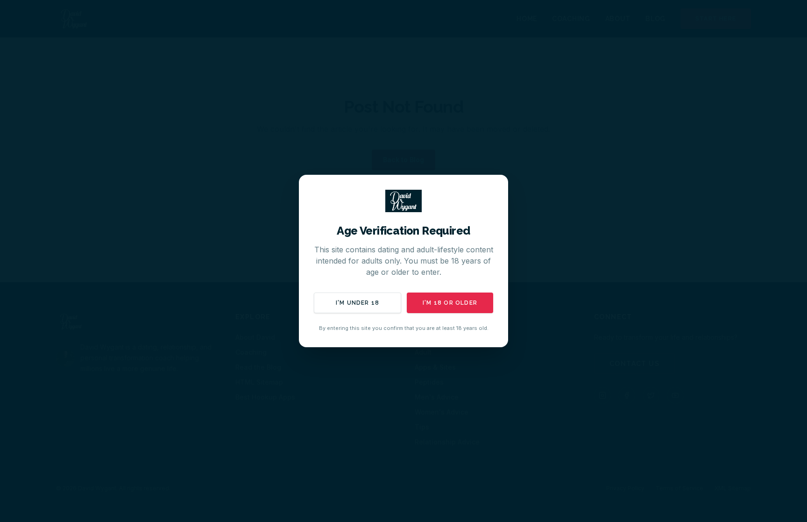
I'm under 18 (357, 303)
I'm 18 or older (450, 303)
